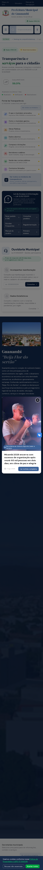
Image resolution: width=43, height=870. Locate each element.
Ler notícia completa (28, 469)
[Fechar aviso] (38, 400)
